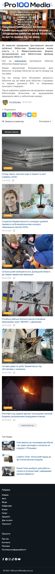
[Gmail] (24, 115)
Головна (5, 12)
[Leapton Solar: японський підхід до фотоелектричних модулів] (8, 458)
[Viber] (19, 115)
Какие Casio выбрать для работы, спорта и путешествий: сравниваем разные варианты (34, 471)
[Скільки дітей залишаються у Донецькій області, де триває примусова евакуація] (27, 251)
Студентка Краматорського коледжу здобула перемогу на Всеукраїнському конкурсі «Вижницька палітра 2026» (25, 224)
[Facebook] (4, 115)
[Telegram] (29, 115)
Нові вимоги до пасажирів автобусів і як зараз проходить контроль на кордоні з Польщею (35, 445)
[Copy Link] (34, 115)
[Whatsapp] (9, 115)
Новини (6, 23)
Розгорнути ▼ (45, 121)
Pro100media (15, 102)
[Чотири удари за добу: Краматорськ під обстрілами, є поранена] (27, 346)
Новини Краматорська (19, 12)
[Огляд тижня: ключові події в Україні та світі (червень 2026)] (27, 154)
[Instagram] (14, 115)
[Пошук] (50, 4)
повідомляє (20, 61)
